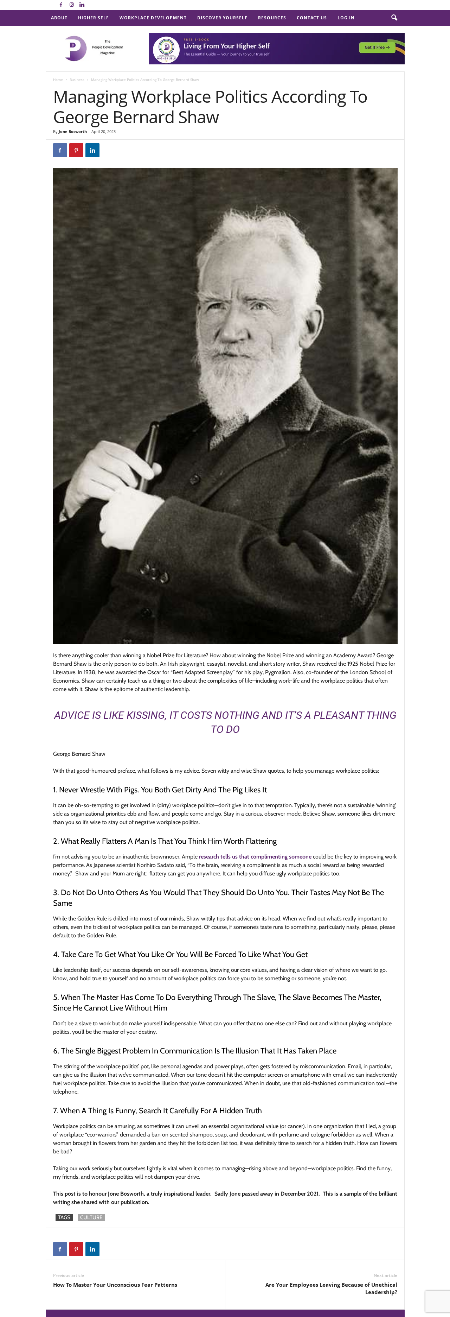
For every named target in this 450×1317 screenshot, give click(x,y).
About (59, 18)
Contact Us (312, 18)
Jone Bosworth (73, 131)
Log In (346, 18)
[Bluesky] (93, 5)
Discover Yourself (222, 18)
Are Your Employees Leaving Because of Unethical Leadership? (331, 1288)
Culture (91, 1217)
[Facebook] (61, 5)
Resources (272, 18)
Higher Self (93, 18)
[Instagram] (72, 5)
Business (77, 79)
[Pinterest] (76, 150)
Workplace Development (153, 18)
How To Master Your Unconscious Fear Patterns (115, 1284)
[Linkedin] (82, 5)
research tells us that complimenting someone (256, 856)
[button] (394, 18)
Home (58, 79)
